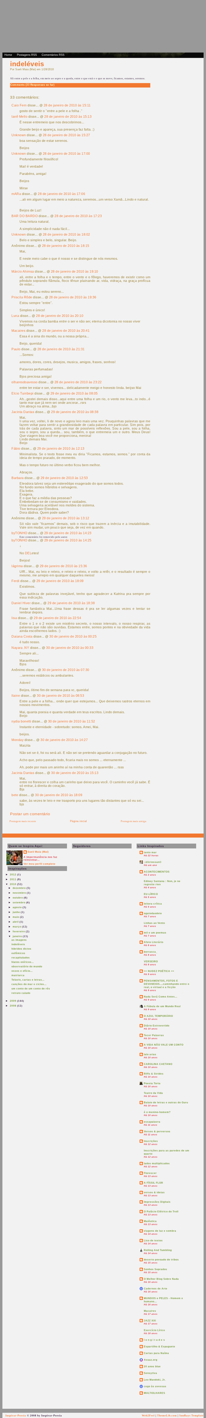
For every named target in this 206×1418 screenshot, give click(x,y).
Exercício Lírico (154, 1330)
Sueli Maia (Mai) (38, 851)
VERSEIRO (151, 961)
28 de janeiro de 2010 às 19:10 (74, 271)
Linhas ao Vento (154, 923)
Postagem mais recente (22, 821)
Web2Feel (148, 1415)
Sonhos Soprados (155, 1269)
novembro (20, 892)
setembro (19, 902)
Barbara (17, 478)
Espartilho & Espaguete (159, 1346)
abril (16, 921)
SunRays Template (191, 1415)
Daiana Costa (21, 636)
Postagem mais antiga (133, 821)
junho (17, 912)
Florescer (150, 1173)
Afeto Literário (153, 942)
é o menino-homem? (157, 1112)
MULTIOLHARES (154, 1393)
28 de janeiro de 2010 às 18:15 (65, 245)
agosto (18, 907)
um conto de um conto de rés (30, 988)
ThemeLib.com (167, 1415)
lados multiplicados (157, 1163)
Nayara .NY (20, 647)
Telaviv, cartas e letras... (27, 979)
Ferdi (15, 581)
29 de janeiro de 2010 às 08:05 (74, 393)
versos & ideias (154, 1192)
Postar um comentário (30, 814)
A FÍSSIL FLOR (153, 1182)
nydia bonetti (21, 721)
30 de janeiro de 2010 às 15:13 (74, 773)
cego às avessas (155, 1386)
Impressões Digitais (157, 1202)
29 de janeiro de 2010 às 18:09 (60, 581)
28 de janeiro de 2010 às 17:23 (78, 216)
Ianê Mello (19, 116)
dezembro (20, 888)
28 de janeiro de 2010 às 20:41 (66, 330)
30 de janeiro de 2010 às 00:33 (69, 647)
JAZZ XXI (150, 1320)
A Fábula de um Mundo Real (162, 1006)
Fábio (15, 448)
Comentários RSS (53, 54)
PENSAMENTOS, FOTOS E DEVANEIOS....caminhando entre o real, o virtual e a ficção (166, 984)
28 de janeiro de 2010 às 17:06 (61, 194)
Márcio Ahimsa (22, 271)
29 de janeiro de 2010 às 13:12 (65, 518)
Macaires (18, 330)
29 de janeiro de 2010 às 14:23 (68, 533)
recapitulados (20, 957)
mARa (16, 194)
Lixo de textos (153, 1240)
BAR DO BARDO (24, 216)
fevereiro (19, 931)
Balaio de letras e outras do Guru (166, 1102)
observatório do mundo (26, 966)
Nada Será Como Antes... (160, 996)
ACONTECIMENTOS (157, 871)
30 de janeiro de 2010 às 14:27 (64, 740)
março (17, 926)
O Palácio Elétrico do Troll (161, 1211)
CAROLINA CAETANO (158, 1064)
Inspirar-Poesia (15, 1415)
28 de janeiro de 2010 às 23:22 (78, 382)
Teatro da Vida (153, 1093)
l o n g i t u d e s (154, 1340)
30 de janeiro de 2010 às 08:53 (60, 695)
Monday (17, 740)
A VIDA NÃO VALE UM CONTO (163, 1044)
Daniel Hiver (21, 603)
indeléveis (27, 64)
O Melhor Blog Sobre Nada (161, 1279)
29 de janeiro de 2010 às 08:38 (74, 412)
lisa (14, 618)
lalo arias (150, 1054)
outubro (18, 897)
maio (16, 917)
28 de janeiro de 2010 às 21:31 (61, 349)
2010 (13, 884)
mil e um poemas (155, 932)
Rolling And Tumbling (158, 1250)
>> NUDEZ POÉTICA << (159, 971)
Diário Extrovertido (156, 1025)
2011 (13, 879)
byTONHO (19, 533)
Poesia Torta (152, 1083)
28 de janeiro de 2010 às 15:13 (68, 116)
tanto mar (150, 852)
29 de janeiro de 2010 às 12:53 (64, 478)
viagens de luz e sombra (160, 1230)
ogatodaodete (153, 913)
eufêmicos (18, 953)
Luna (15, 315)
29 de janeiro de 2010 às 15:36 (63, 566)
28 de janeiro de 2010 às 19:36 (72, 297)
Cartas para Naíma (156, 1353)
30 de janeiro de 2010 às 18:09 (58, 795)
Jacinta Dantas (22, 412)
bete (14, 795)
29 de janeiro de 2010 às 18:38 (71, 603)
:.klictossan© (153, 862)
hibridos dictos (21, 948)
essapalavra (152, 1121)
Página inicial (78, 821)
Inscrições (151, 1141)
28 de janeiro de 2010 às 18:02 (66, 234)
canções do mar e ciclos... (28, 984)
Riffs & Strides (154, 1073)
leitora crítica (153, 903)
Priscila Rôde (21, 297)
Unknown (18, 135)
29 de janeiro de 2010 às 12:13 (60, 448)
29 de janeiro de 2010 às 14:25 (68, 540)
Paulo (16, 349)
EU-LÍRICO (151, 894)
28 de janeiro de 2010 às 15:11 (67, 105)
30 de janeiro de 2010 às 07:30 (65, 670)
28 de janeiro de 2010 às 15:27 (66, 135)
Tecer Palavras (154, 1035)
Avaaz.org (150, 1359)
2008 (13, 1005)
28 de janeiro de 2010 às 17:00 (66, 153)
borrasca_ (151, 951)
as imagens (19, 940)
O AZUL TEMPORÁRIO (158, 1016)
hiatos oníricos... (22, 962)
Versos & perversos (157, 1131)
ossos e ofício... (22, 971)
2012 (13, 874)
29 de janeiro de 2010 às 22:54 (57, 618)
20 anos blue (152, 1366)
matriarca (18, 975)
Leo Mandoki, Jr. (155, 1379)
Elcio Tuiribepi (22, 393)
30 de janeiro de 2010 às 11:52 (71, 721)
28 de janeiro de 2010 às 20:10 (59, 315)
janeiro (18, 936)
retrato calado (20, 993)
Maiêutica (150, 1221)
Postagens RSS (27, 54)
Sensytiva (150, 1373)
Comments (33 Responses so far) (32, 84)
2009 (13, 1001)
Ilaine (15, 695)
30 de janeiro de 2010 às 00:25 (73, 636)
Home (8, 54)
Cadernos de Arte (155, 1288)
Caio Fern (19, 105)
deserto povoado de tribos (161, 1259)
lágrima (17, 566)
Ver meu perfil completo (39, 864)
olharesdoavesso (24, 382)
